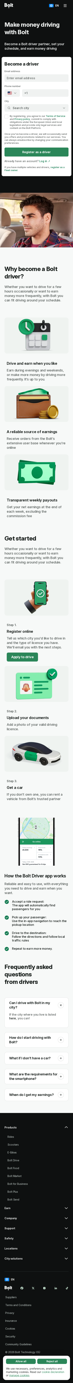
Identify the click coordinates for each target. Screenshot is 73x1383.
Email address (12, 71)
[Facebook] (22, 1288)
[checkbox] (6, 116)
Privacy (9, 1312)
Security (10, 1336)
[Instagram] (44, 1288)
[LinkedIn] (56, 1288)
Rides (10, 1136)
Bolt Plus (12, 1191)
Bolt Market (14, 1176)
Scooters (13, 1144)
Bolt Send (13, 1199)
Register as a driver (36, 152)
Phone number (12, 86)
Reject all (52, 1361)
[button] (61, 1005)
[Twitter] (33, 1288)
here (12, 1018)
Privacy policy (22, 119)
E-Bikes (12, 1152)
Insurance (11, 1320)
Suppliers (11, 1297)
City (6, 101)
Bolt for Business (17, 1183)
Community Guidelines (18, 1344)
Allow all (21, 1361)
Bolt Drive (13, 1160)
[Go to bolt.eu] (8, 5)
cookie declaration (53, 1371)
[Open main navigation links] (65, 5)
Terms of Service (55, 116)
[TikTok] (67, 1288)
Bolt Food (13, 1168)
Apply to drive (22, 657)
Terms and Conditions (18, 1305)
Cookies (10, 1328)
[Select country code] (12, 93)
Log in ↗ (44, 161)
